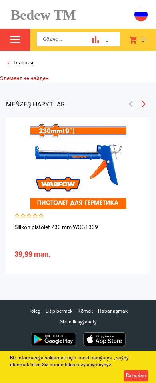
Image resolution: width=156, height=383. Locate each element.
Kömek (85, 311)
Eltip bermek (59, 311)
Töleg (34, 311)
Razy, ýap (136, 375)
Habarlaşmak (113, 311)
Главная (22, 63)
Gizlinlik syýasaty (78, 322)
